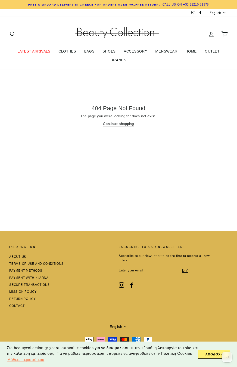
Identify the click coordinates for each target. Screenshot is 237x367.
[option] (118, 4)
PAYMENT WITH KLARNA (28, 278)
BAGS (89, 51)
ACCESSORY (135, 51)
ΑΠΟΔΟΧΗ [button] (214, 354)
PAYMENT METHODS (25, 270)
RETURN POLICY (22, 299)
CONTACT (17, 306)
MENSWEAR (166, 51)
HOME (191, 51)
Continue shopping (118, 124)
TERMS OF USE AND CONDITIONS (36, 263)
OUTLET (212, 51)
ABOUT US (17, 256)
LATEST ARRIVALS (34, 51)
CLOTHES (67, 51)
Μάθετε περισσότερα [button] (25, 360)
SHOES (109, 51)
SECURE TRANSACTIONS (29, 284)
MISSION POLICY (23, 291)
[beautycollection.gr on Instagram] (121, 285)
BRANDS (118, 60)
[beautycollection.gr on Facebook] (131, 285)
